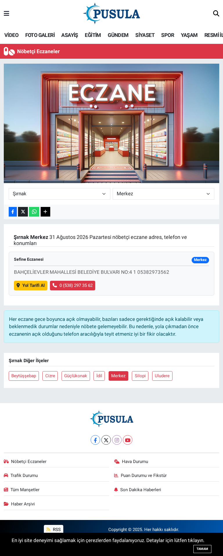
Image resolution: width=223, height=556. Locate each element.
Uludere (162, 375)
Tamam (202, 549)
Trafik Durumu (24, 475)
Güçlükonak (75, 375)
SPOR (167, 35)
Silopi (140, 375)
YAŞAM (189, 35)
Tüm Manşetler (24, 489)
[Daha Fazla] (45, 212)
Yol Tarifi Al (33, 285)
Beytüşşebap (23, 375)
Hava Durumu (135, 461)
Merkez (118, 375)
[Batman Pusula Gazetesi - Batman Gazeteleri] (111, 13)
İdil (99, 375)
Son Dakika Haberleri (140, 489)
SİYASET (144, 35)
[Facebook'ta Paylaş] (13, 212)
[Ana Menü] (6, 14)
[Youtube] (127, 440)
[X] (106, 440)
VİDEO (11, 35)
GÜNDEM (118, 35)
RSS (56, 529)
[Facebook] (95, 440)
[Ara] (216, 14)
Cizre (50, 375)
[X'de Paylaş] (23, 212)
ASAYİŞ (69, 35)
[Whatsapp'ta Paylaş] (34, 212)
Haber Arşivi (23, 504)
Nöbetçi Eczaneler (28, 461)
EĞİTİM (93, 35)
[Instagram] (117, 440)
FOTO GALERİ (40, 35)
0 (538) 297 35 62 (76, 285)
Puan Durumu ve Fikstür (144, 475)
